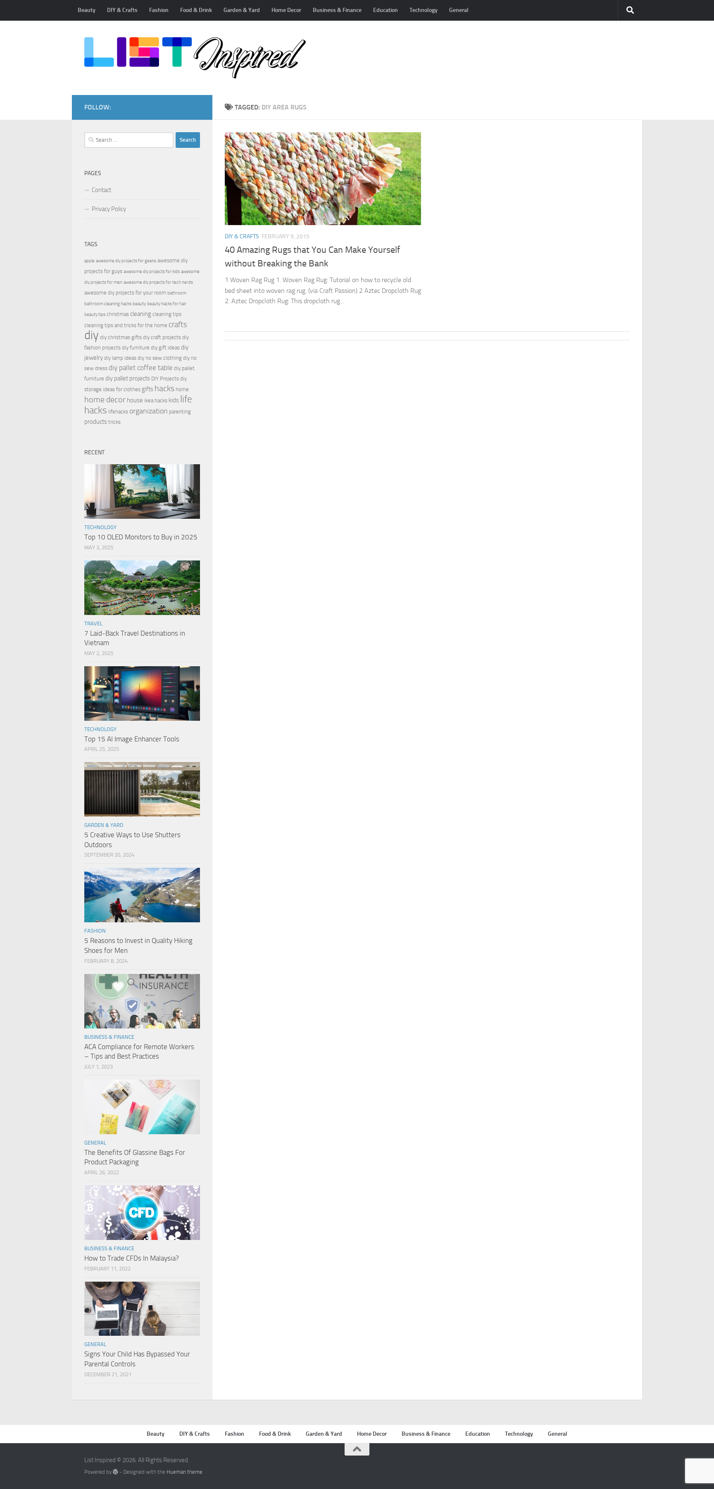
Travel (93, 623)
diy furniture (136, 347)
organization (148, 411)
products (95, 421)
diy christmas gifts (121, 337)
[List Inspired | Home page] (195, 57)
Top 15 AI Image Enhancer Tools (131, 739)
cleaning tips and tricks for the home (125, 325)
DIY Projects (165, 378)
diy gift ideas (165, 347)
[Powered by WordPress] (115, 1472)
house (135, 400)
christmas (118, 314)
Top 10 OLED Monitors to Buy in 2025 (141, 537)
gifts (147, 389)
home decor (105, 399)
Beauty (86, 10)
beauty (139, 303)
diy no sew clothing (160, 358)
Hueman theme (184, 1472)
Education (385, 10)
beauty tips (94, 314)
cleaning (140, 314)
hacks (164, 388)
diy (91, 335)
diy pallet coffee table (141, 368)
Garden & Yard (242, 10)
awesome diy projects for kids (152, 271)
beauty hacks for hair (166, 303)
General (459, 10)
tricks (114, 422)
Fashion (159, 10)
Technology (423, 10)
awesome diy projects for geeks (126, 261)
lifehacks (118, 411)
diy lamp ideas (120, 358)
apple (89, 261)
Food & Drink (196, 10)
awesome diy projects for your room (125, 293)
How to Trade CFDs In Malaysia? (131, 1258)
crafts (178, 324)
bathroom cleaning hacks (107, 303)
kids (174, 400)
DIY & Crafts (122, 10)
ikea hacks (155, 400)
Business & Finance (337, 10)
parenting (180, 411)
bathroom (176, 293)
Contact (101, 190)
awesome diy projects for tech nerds (158, 282)
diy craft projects (162, 337)
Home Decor (286, 10)
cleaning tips (166, 314)
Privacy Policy (109, 209)
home (182, 389)
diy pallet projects (127, 378)
